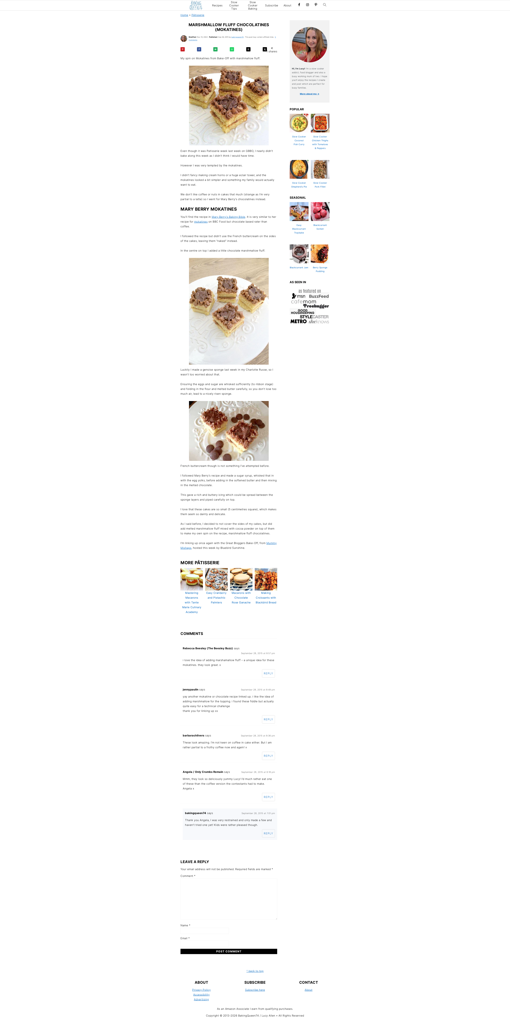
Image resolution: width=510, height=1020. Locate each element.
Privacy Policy (201, 989)
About (287, 5)
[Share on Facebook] (199, 49)
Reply (268, 673)
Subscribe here (255, 989)
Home (184, 15)
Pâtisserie (198, 15)
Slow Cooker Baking (253, 5)
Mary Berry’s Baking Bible (228, 216)
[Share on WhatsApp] (232, 49)
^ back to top (255, 971)
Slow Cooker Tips (234, 5)
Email (185, 938)
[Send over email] (215, 49)
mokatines (201, 221)
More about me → (309, 93)
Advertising (201, 999)
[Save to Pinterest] (182, 49)
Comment (188, 876)
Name (185, 925)
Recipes (217, 5)
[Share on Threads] (248, 49)
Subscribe (271, 5)
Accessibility (201, 994)
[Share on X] (265, 49)
